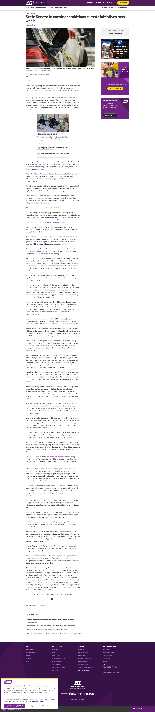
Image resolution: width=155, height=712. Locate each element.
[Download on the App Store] (115, 57)
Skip (32, 706)
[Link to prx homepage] (90, 694)
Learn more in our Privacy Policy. (34, 701)
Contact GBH (106, 649)
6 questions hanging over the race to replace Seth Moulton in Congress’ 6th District (50, 619)
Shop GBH (112, 8)
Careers (28, 658)
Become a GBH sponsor (115, 33)
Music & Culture (61, 8)
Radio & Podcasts (38, 8)
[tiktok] (106, 667)
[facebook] (114, 667)
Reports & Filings (82, 661)
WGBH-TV (80, 672)
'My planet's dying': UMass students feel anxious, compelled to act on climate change (50, 133)
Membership (55, 655)
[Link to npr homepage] (81, 694)
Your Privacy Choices (77, 699)
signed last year (36, 164)
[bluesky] (110, 667)
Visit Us (105, 661)
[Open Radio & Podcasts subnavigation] (45, 7)
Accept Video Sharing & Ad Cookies (15, 706)
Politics (33, 13)
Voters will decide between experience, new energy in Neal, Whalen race (47, 630)
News (51, 8)
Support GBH (123, 8)
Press (27, 661)
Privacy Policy (81, 655)
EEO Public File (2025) (84, 664)
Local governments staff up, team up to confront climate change (53, 154)
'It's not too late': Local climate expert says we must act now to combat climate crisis (52, 148)
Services (28, 655)
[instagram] (104, 667)
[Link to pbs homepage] (72, 694)
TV (26, 8)
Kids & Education (31, 652)
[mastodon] (112, 672)
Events (105, 8)
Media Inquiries (107, 655)
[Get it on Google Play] (124, 57)
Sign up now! (109, 115)
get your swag (114, 88)
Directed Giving (56, 661)
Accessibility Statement (84, 658)
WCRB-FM (88, 675)
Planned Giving (56, 664)
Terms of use (81, 649)
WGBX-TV (88, 672)
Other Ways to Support (58, 667)
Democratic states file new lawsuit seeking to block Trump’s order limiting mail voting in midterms (55, 634)
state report (60, 222)
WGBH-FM (81, 675)
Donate (124, 3)
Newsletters (106, 658)
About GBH (29, 649)
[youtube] (108, 667)
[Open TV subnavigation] (28, 7)
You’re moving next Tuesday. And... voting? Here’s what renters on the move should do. (51, 626)
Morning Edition (32, 622)
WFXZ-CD (95, 672)
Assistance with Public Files (85, 667)
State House (43, 605)
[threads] (112, 667)
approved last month (33, 251)
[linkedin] (116, 667)
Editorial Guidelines (83, 652)
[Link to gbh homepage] (30, 3)
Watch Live (100, 3)
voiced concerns (58, 457)
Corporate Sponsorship (58, 658)
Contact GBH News (108, 652)
